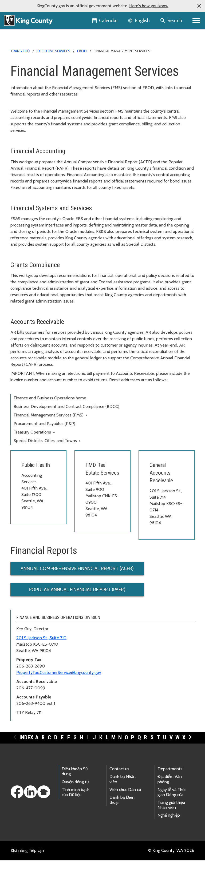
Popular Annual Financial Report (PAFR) (77, 590)
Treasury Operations (34, 432)
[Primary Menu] (196, 20)
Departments (169, 768)
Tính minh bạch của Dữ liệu (75, 792)
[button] (199, 6)
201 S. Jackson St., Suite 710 (41, 637)
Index (26, 737)
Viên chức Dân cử (125, 789)
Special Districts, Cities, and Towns (47, 440)
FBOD (82, 51)
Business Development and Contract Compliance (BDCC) (66, 406)
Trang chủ (20, 51)
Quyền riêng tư (75, 781)
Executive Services (53, 51)
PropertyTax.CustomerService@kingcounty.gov (58, 672)
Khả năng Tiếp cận (27, 850)
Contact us (119, 768)
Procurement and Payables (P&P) (44, 423)
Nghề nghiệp (168, 815)
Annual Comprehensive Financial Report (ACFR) (77, 568)
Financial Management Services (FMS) (51, 415)
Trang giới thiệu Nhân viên (171, 805)
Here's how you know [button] (148, 5)
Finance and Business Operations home (50, 397)
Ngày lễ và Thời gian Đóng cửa (171, 792)
